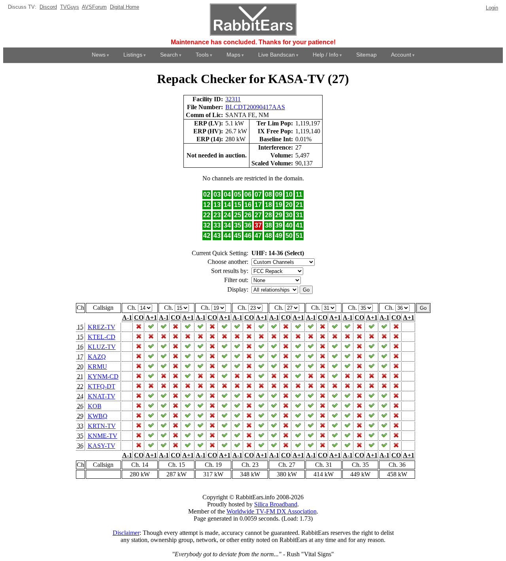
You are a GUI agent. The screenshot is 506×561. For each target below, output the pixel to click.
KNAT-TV (101, 396)
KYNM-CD (103, 376)
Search (169, 54)
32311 (233, 99)
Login (492, 8)
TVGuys (69, 7)
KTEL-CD (101, 337)
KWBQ (98, 416)
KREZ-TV (101, 327)
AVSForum (94, 7)
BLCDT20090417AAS (255, 107)
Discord (48, 7)
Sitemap (366, 54)
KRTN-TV (102, 426)
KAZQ (97, 356)
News (99, 54)
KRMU (97, 366)
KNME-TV (102, 435)
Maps (233, 54)
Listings (132, 54)
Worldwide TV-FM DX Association (272, 511)
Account (401, 54)
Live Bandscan (276, 54)
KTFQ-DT (101, 386)
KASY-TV (101, 445)
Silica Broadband (275, 504)
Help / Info (325, 54)
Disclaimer (126, 532)
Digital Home (124, 7)
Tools (202, 54)
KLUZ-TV (102, 346)
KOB (95, 406)
